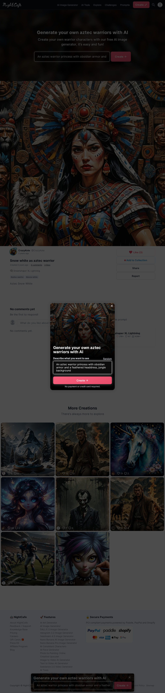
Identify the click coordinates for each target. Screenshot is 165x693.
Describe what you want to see (71, 358)
